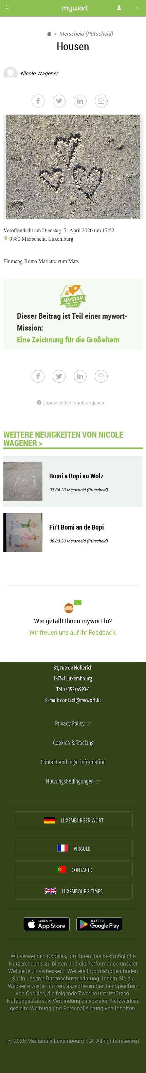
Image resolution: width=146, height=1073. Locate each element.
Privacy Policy (70, 723)
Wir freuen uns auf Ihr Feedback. (73, 632)
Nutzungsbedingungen (70, 781)
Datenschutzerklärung (72, 978)
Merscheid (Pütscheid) (86, 33)
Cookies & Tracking (73, 743)
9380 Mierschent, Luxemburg (40, 238)
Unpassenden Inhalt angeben (72, 402)
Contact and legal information (73, 762)
